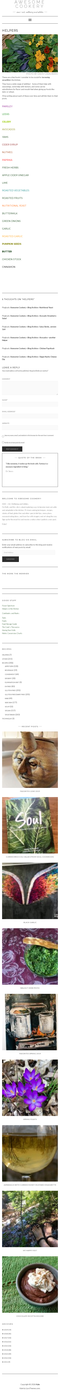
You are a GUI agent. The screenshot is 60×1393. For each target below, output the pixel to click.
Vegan (8, 710)
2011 (7, 1362)
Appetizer (9, 666)
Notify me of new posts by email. (14, 442)
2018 (7, 1334)
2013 (7, 1354)
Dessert (8, 678)
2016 (7, 1342)
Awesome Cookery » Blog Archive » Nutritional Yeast (31, 307)
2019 (7, 1330)
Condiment (10, 674)
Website (5, 423)
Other (5, 659)
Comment (6, 379)
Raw (7, 698)
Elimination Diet (12, 682)
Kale (38, 1384)
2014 (7, 1350)
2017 (7, 1338)
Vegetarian (10, 715)
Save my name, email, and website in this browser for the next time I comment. (29, 435)
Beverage (9, 670)
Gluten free (10, 690)
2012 (7, 1358)
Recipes (5, 663)
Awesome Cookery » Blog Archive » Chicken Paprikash (32, 348)
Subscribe (10, 559)
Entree (8, 686)
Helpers (5, 655)
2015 (7, 1346)
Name (5, 400)
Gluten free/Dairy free (15, 694)
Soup (7, 707)
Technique (7, 719)
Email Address (8, 412)
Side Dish (8, 702)
